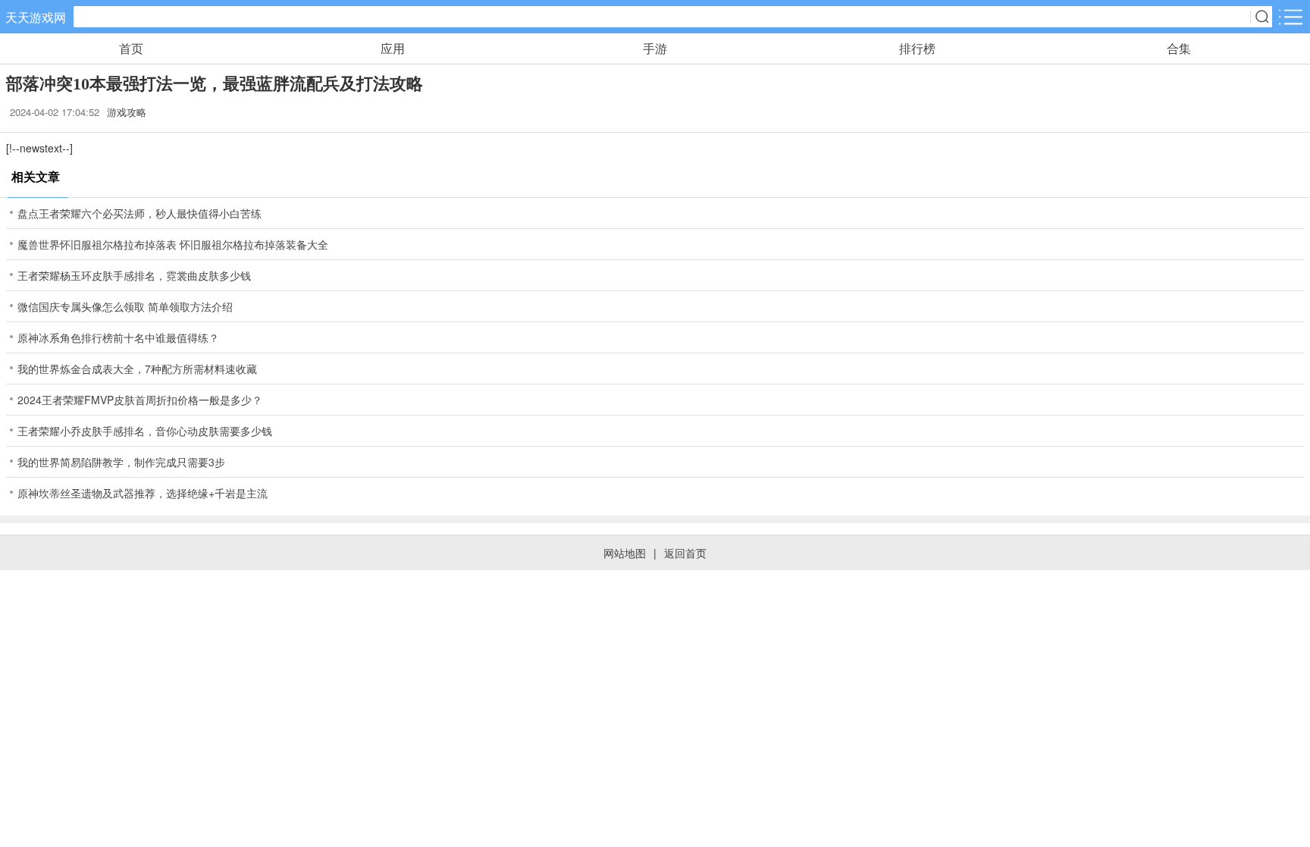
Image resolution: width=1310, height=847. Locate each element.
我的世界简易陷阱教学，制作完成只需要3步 (121, 461)
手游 (655, 48)
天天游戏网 (35, 17)
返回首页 (685, 552)
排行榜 (917, 48)
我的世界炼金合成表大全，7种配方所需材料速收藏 (137, 368)
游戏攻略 (126, 112)
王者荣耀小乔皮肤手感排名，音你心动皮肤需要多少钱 (144, 430)
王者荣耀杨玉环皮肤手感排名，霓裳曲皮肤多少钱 (134, 275)
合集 (1179, 48)
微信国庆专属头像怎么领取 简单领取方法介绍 (125, 306)
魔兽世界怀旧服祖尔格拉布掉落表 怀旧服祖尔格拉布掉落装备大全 (172, 244)
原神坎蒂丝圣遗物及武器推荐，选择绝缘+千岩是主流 (142, 492)
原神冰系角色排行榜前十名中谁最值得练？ (118, 337)
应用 (393, 48)
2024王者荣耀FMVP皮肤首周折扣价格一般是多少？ (139, 399)
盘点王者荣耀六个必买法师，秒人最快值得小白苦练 (139, 213)
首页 (131, 48)
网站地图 (624, 552)
